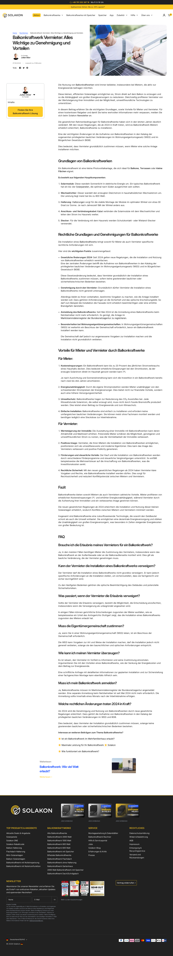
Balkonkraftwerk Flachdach (59, 859)
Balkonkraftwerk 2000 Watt (59, 837)
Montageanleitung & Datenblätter (103, 833)
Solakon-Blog (94, 848)
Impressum (134, 844)
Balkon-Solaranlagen (15, 859)
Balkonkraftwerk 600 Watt (58, 848)
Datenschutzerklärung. (36, 920)
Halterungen (78, 202)
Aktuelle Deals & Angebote (18, 833)
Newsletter (82, 115)
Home (15, 33)
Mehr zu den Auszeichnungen (71, 900)
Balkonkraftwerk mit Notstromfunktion (23, 866)
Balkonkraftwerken (85, 85)
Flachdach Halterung (15, 851)
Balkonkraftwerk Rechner (99, 837)
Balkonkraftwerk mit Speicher (60, 851)
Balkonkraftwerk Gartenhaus (60, 866)
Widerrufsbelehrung (138, 837)
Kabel (100, 211)
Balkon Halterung (14, 848)
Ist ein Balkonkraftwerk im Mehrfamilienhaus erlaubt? (88, 738)
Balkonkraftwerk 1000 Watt (59, 840)
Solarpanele (11, 837)
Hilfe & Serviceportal (97, 840)
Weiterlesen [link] (45, 777)
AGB (131, 840)
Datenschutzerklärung (139, 833)
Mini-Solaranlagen (14, 855)
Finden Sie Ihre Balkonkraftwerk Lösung (25, 112)
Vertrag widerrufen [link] (125, 883)
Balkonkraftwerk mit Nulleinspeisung (22, 862)
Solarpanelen (82, 187)
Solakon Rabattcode (15, 844)
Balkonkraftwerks (88, 242)
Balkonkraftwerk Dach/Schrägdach (63, 873)
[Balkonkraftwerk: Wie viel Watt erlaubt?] (124, 769)
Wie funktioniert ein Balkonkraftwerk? (80, 751)
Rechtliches (24, 33)
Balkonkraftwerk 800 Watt (58, 844)
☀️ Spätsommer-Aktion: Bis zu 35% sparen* (86, 7)
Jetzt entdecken (67, 821)
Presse (91, 855)
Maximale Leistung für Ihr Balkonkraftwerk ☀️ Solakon (89, 745)
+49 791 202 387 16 (80, 2)
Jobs (90, 844)
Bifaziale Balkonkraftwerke (59, 855)
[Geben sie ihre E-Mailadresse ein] (54, 900)
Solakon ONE (12, 840)
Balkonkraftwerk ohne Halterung (61, 862)
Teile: (15, 68)
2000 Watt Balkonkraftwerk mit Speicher (65, 870)
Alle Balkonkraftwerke (57, 833)
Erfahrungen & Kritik (97, 851)
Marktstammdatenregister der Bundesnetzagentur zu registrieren (93, 318)
